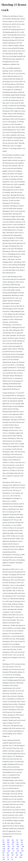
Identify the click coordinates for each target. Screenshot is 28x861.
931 (13, 844)
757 (8, 857)
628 (13, 848)
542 (22, 848)
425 (8, 852)
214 (3, 857)
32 (11, 857)
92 (12, 859)
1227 (17, 848)
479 (17, 840)
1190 (13, 842)
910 (3, 852)
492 (8, 848)
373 (8, 859)
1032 (8, 846)
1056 (8, 840)
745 (16, 857)
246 (16, 852)
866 (13, 840)
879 (13, 855)
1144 (8, 842)
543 (12, 852)
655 (3, 840)
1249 (4, 848)
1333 (4, 846)
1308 (20, 857)
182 (17, 842)
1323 (21, 840)
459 (3, 842)
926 (22, 844)
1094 (4, 844)
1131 (18, 850)
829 (22, 850)
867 (8, 844)
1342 (8, 850)
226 (22, 842)
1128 (4, 859)
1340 (17, 844)
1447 (18, 846)
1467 (8, 855)
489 (21, 855)
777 (13, 850)
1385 (23, 846)
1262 (4, 850)
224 (13, 846)
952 (21, 852)
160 (17, 855)
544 (3, 855)
